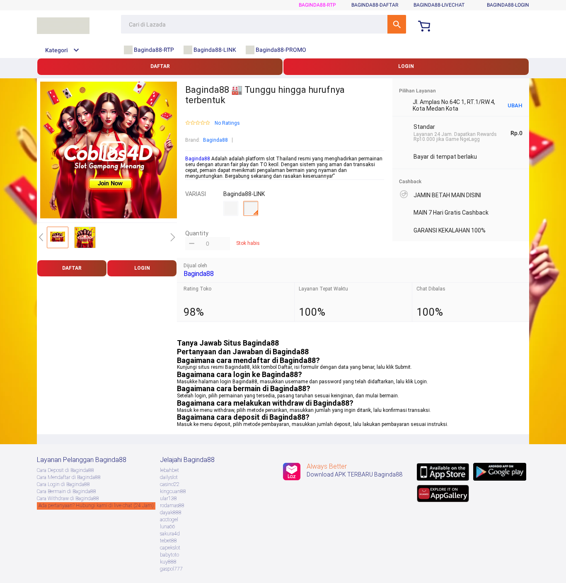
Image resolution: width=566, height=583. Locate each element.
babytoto (169, 555)
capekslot (170, 548)
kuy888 (168, 562)
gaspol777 (171, 569)
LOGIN (406, 66)
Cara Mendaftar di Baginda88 (69, 477)
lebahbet (169, 470)
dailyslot (169, 477)
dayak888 (170, 512)
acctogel (169, 520)
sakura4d (170, 534)
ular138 (168, 498)
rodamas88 (172, 505)
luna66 (167, 527)
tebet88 (168, 541)
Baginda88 (215, 140)
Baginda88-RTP (317, 5)
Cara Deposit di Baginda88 (65, 470)
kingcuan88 (173, 491)
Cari (396, 24)
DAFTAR (160, 66)
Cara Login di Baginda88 (63, 484)
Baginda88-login (508, 5)
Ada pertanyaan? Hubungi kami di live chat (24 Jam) (96, 505)
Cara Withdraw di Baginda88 (68, 498)
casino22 (169, 484)
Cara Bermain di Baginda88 (66, 491)
